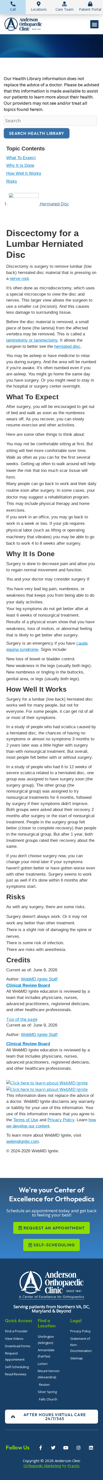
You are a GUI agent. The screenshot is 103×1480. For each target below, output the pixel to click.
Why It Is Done (20, 165)
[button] (94, 24)
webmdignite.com (22, 1141)
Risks (11, 181)
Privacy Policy (61, 1120)
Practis (74, 1465)
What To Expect (21, 157)
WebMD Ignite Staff (39, 1034)
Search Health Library (36, 133)
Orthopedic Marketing (42, 1465)
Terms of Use (25, 1120)
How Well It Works (23, 173)
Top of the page (22, 1019)
